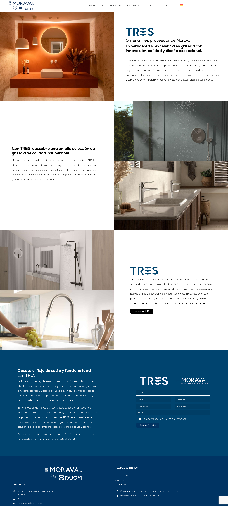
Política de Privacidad (175, 419)
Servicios (120, 481)
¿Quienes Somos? (125, 476)
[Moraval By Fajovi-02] (21, 2)
